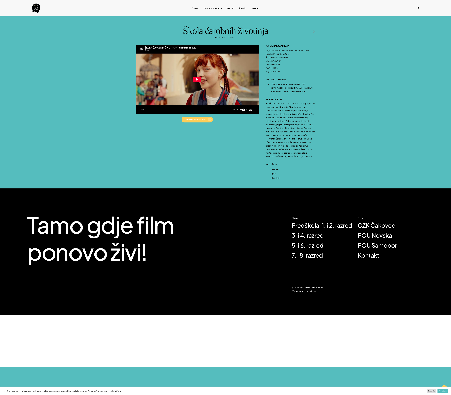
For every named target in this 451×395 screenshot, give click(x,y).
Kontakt (368, 255)
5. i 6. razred (307, 245)
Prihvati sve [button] (443, 391)
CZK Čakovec (376, 225)
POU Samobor (377, 245)
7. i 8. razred (307, 255)
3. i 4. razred (308, 235)
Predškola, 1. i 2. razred (322, 225)
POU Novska (375, 235)
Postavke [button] (431, 391)
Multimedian (314, 291)
